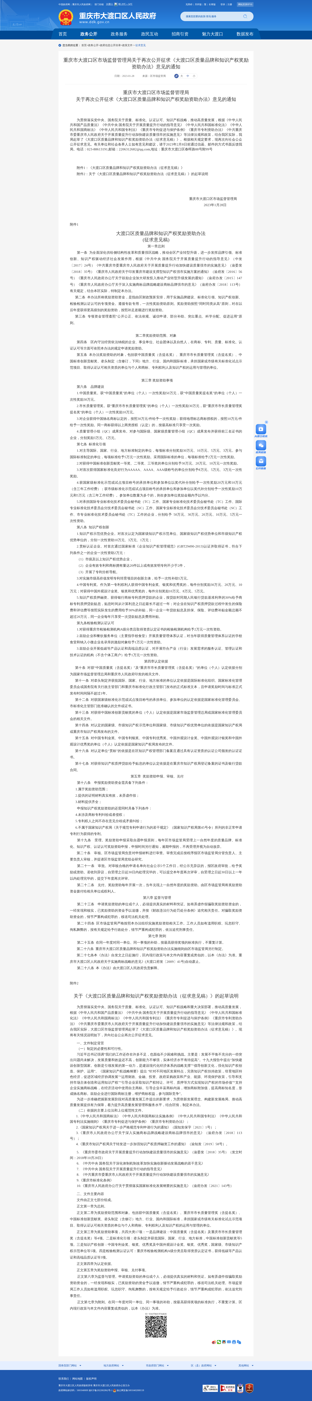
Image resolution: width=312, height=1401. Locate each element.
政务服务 (119, 34)
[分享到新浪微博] (214, 1342)
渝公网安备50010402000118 (130, 1390)
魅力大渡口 (212, 34)
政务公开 (88, 34)
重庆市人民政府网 (81, 4)
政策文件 (127, 45)
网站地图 (77, 1378)
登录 (223, 4)
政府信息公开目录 (110, 45)
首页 (62, 34)
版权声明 (91, 1378)
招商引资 (180, 34)
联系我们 (63, 1378)
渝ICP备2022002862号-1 (100, 1390)
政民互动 (149, 34)
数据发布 (245, 34)
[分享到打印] (234, 1342)
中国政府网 (64, 4)
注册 (230, 4)
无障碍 (189, 4)
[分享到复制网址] (239, 1342)
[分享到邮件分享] (229, 1342)
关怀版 (198, 4)
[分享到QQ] (224, 1342)
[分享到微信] (219, 1342)
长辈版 (212, 4)
